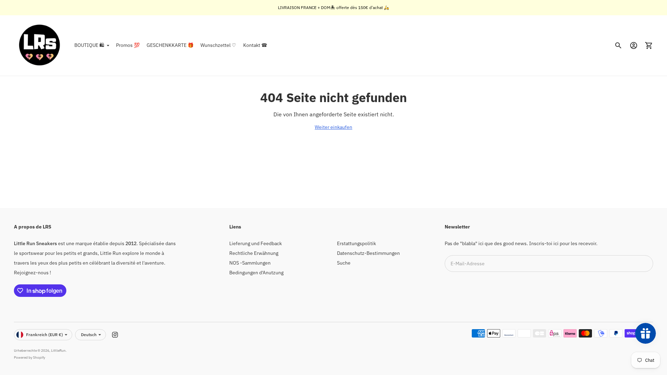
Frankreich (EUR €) (44, 334)
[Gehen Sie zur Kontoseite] (633, 45)
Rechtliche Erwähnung (253, 253)
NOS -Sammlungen (250, 263)
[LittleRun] (40, 45)
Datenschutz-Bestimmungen (368, 253)
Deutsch (89, 334)
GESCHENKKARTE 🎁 (170, 45)
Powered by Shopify (29, 357)
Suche (344, 263)
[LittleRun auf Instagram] (115, 334)
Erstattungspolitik (356, 243)
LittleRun (58, 350)
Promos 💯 (128, 45)
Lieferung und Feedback (255, 243)
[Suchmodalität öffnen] (618, 45)
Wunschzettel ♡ (218, 45)
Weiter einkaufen (333, 127)
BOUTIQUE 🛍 (89, 45)
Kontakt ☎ (255, 45)
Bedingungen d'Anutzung (256, 272)
